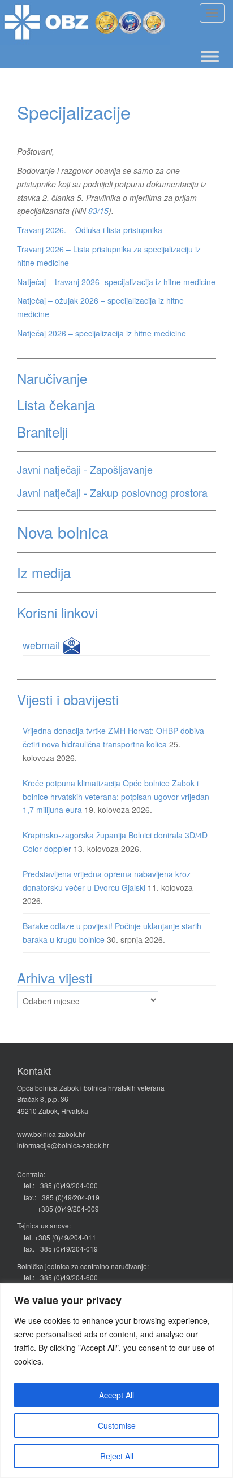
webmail (43, 644)
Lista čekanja (56, 404)
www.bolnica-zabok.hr (51, 1134)
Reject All (116, 1456)
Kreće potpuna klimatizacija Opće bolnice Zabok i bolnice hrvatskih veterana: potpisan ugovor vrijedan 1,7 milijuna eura (116, 796)
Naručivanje (52, 378)
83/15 (98, 210)
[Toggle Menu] (210, 56)
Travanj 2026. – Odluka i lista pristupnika (89, 229)
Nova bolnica (63, 532)
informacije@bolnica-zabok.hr (63, 1145)
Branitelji (42, 431)
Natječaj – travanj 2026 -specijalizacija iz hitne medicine (116, 281)
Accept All (116, 1395)
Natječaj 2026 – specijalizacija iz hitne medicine (101, 333)
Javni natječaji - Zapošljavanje (85, 469)
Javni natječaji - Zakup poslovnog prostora (112, 492)
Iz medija (44, 572)
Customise (117, 1425)
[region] (116, 1380)
